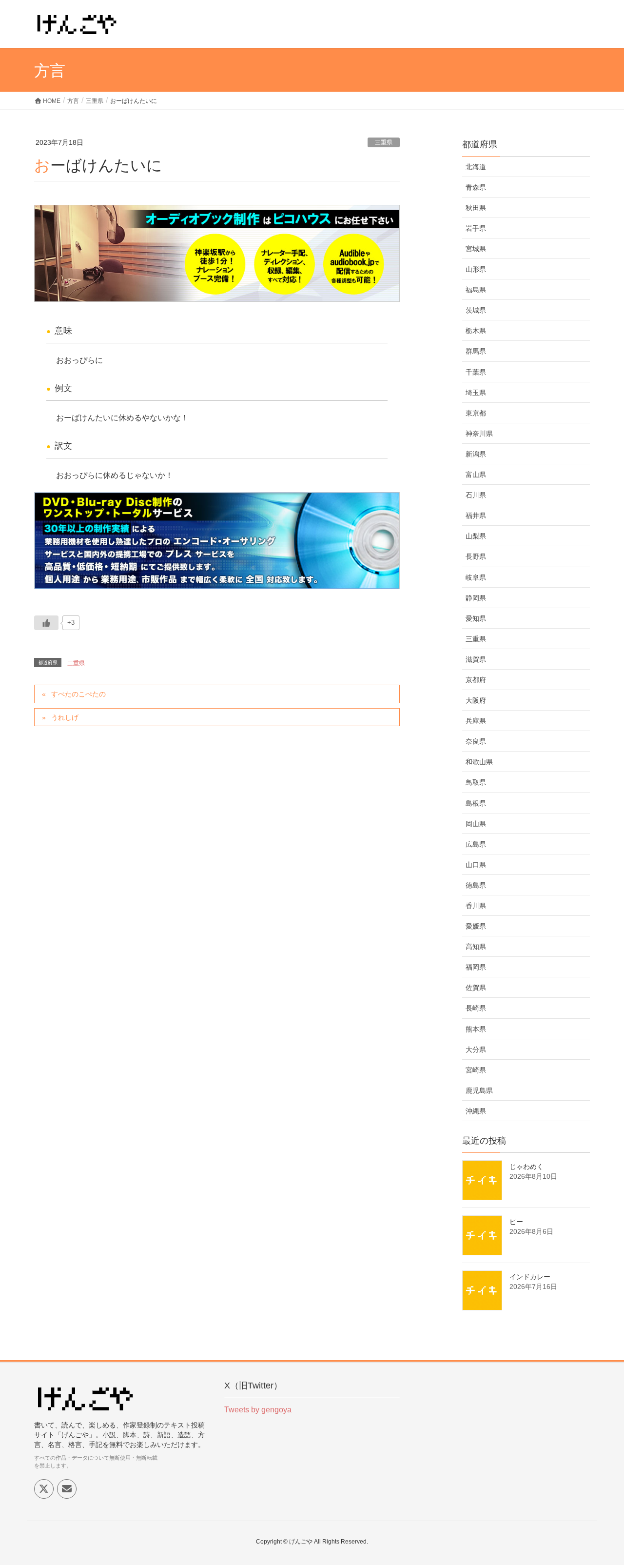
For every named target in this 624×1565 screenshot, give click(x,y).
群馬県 (476, 351)
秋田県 (476, 208)
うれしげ (64, 717)
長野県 (476, 556)
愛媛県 (476, 926)
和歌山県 (479, 762)
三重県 (383, 142)
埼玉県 (476, 392)
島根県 (476, 803)
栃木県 (476, 331)
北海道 (476, 167)
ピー (516, 1222)
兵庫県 (476, 721)
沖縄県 (476, 1111)
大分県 (476, 1049)
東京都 (476, 413)
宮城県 (476, 249)
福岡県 (476, 967)
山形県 (476, 269)
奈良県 (476, 741)
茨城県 (476, 310)
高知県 (476, 947)
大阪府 (476, 700)
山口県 (476, 865)
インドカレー (529, 1277)
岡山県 (476, 824)
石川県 (476, 495)
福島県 (476, 290)
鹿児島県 (479, 1090)
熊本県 (476, 1029)
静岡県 (476, 598)
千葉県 (476, 372)
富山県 (476, 474)
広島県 (476, 844)
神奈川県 (479, 433)
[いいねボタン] (46, 622)
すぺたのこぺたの (78, 694)
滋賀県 (476, 659)
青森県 (476, 187)
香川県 (476, 906)
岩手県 (476, 228)
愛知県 (476, 618)
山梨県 (476, 536)
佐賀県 (476, 987)
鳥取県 (476, 782)
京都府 (476, 680)
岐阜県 (476, 577)
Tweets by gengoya (258, 1410)
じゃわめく (526, 1166)
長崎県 (476, 1008)
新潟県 (476, 454)
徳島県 (476, 885)
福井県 (476, 515)
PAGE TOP (600, 1509)
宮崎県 (476, 1070)
